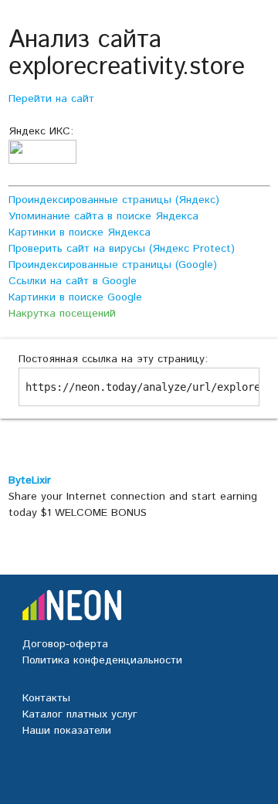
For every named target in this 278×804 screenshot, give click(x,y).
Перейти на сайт (51, 99)
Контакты (46, 698)
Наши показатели (66, 730)
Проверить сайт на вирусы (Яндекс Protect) (121, 248)
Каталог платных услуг (79, 714)
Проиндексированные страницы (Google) (112, 265)
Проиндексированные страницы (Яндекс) (113, 200)
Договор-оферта (65, 644)
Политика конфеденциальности (102, 660)
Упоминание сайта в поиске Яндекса (103, 216)
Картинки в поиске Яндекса (79, 232)
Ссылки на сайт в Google (72, 281)
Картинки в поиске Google (75, 297)
